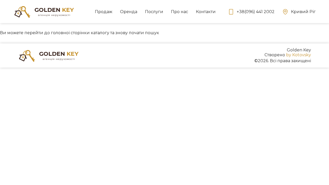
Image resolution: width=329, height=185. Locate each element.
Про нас (179, 11)
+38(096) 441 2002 (256, 11)
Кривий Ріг (303, 11)
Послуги (154, 11)
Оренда (128, 11)
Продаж (103, 11)
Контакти (206, 11)
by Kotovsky (298, 54)
